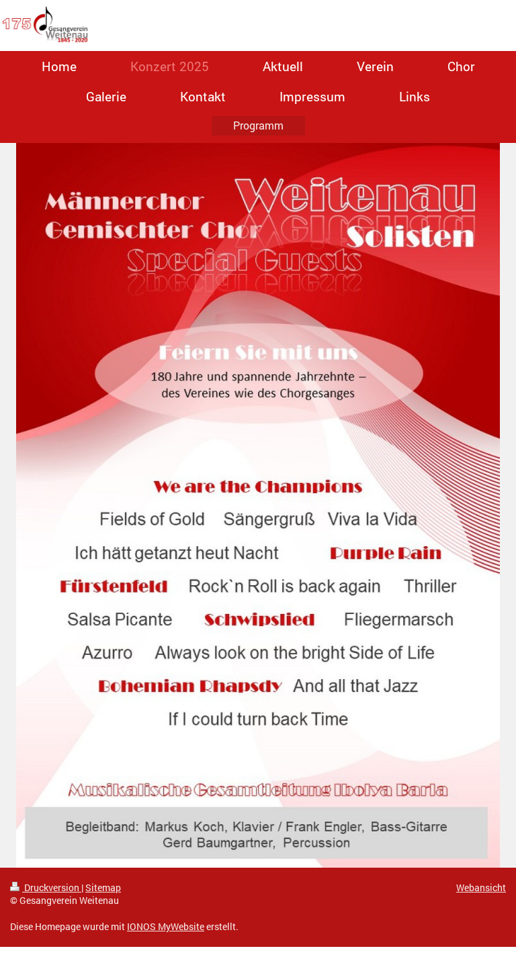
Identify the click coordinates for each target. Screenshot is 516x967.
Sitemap (103, 887)
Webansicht (481, 887)
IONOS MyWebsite (165, 926)
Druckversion (51, 887)
